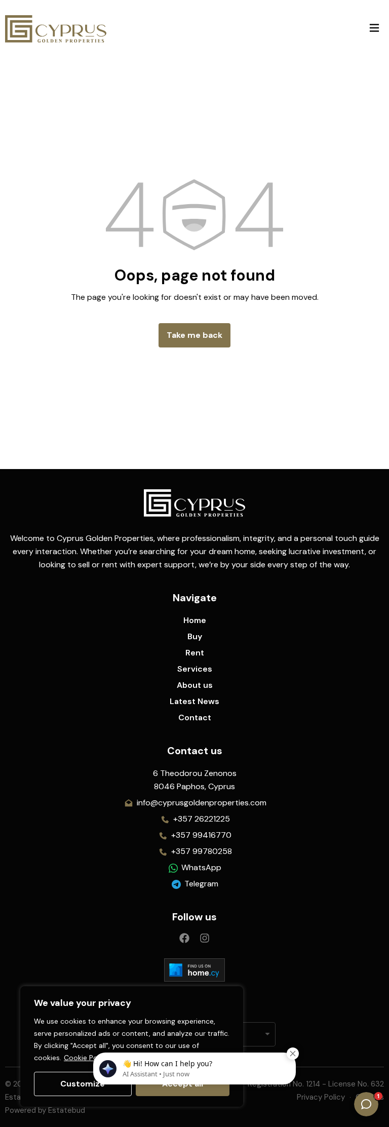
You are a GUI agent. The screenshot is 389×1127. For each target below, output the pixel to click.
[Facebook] (184, 938)
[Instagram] (205, 938)
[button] (374, 29)
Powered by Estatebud (45, 1110)
